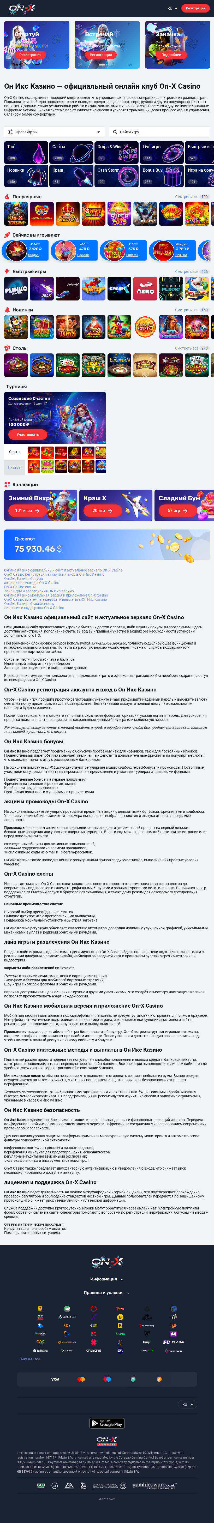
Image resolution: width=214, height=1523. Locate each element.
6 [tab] (114, 64)
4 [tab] (110, 64)
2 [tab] (106, 64)
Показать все (30, 1359)
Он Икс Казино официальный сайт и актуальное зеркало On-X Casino (63, 570)
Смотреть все (191, 197)
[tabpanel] (37, 45)
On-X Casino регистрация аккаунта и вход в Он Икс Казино (54, 574)
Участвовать (28, 434)
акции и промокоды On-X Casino (31, 583)
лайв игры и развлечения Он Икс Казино (39, 591)
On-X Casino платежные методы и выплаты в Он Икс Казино (55, 599)
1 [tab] (102, 64)
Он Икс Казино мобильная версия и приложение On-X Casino (56, 595)
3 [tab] (108, 64)
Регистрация (195, 8)
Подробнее (171, 55)
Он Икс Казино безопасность (29, 603)
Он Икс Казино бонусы (23, 578)
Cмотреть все (191, 271)
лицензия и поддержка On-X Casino (34, 608)
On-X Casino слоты (20, 587)
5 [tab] (112, 64)
